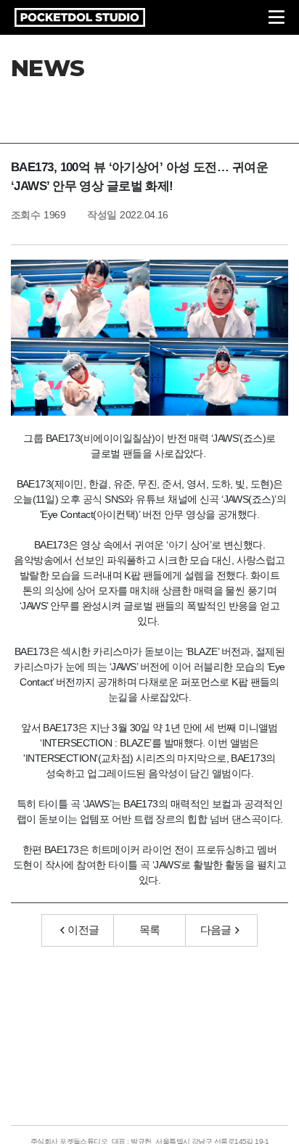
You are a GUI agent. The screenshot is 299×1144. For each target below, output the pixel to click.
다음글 (216, 929)
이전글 (83, 929)
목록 (149, 929)
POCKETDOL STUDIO (80, 17)
